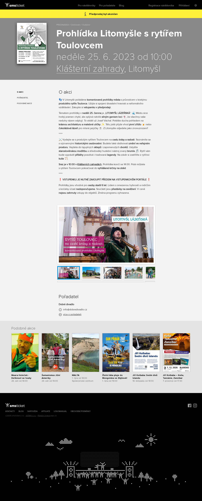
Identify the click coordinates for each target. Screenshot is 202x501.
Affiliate (45, 411)
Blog (121, 5)
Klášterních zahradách (89, 164)
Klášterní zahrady (90, 69)
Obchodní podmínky (81, 411)
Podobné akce (24, 103)
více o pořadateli (72, 314)
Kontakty (10, 411)
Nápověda (32, 411)
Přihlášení (184, 5)
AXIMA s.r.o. (31, 416)
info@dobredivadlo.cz (75, 309)
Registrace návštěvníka (161, 5)
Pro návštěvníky (86, 5)
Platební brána (44, 416)
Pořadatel (22, 98)
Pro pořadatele (107, 5)
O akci (20, 92)
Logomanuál (60, 411)
